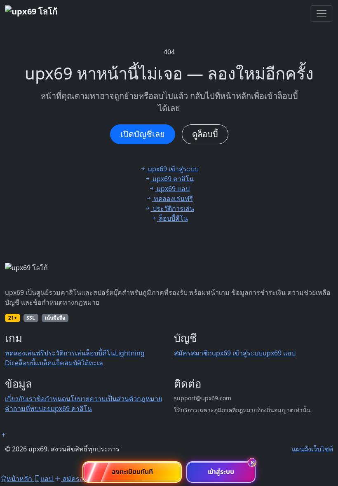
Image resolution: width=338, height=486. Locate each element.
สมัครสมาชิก (193, 352)
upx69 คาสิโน (71, 408)
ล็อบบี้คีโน (100, 352)
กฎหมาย (149, 398)
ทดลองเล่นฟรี (24, 352)
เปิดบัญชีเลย (142, 134)
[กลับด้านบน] (3, 435)
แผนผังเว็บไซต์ (312, 448)
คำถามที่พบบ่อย (28, 408)
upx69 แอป (279, 352)
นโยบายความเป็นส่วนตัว (101, 398)
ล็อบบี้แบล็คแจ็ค (41, 362)
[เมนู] (321, 13)
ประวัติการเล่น (65, 352)
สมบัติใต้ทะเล (83, 362)
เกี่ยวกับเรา (20, 398)
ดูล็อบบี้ (205, 134)
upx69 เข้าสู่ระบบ (237, 352)
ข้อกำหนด (51, 398)
